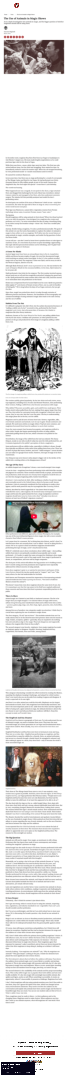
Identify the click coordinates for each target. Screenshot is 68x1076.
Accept (7, 1072)
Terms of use (22, 1067)
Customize (18, 1072)
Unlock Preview (37, 1053)
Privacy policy (12, 1067)
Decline (28, 1072)
